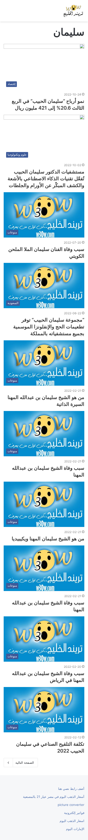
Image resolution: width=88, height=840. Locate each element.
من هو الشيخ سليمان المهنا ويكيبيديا (48, 539)
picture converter (71, 805)
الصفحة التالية (24, 762)
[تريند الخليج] (73, 10)
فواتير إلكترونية (74, 813)
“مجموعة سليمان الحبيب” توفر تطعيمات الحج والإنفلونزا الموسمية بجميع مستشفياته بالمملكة (48, 326)
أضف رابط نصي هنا (71, 789)
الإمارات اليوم (75, 829)
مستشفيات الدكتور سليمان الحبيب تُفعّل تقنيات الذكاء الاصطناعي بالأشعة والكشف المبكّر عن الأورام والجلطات (46, 178)
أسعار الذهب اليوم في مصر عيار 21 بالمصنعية (53, 797)
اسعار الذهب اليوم (72, 821)
